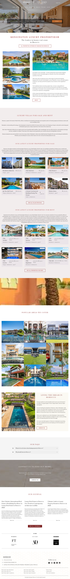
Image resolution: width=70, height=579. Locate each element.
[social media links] (58, 563)
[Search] (57, 7)
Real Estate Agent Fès (6, 571)
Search (57, 21)
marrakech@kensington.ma (10, 562)
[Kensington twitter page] (54, 563)
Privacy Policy (49, 569)
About (36, 100)
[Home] (35, 2)
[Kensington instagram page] (52, 563)
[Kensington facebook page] (49, 563)
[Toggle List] (17, 21)
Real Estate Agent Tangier (29, 571)
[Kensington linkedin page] (57, 563)
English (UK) (58, 2)
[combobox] (12, 21)
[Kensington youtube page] (59, 563)
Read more (12, 520)
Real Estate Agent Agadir (29, 569)
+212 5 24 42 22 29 (8, 559)
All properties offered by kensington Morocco (35, 46)
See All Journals (35, 526)
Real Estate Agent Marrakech (8, 569)
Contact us (42, 428)
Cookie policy (49, 571)
